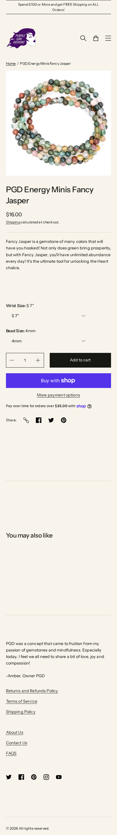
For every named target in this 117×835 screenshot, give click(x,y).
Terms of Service (21, 701)
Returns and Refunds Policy (32, 690)
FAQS (11, 753)
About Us (14, 732)
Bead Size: (20, 330)
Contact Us (16, 742)
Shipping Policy (20, 711)
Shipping (13, 222)
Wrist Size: (20, 305)
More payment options (58, 395)
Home (11, 63)
